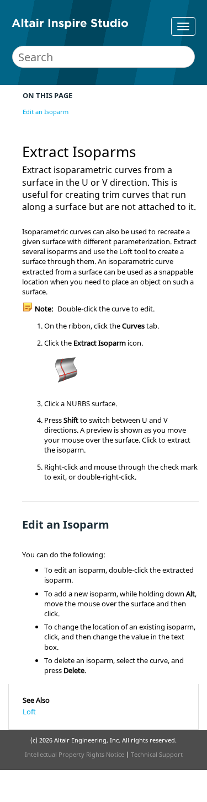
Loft (29, 712)
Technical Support (157, 754)
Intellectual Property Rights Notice (74, 754)
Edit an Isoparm (45, 111)
